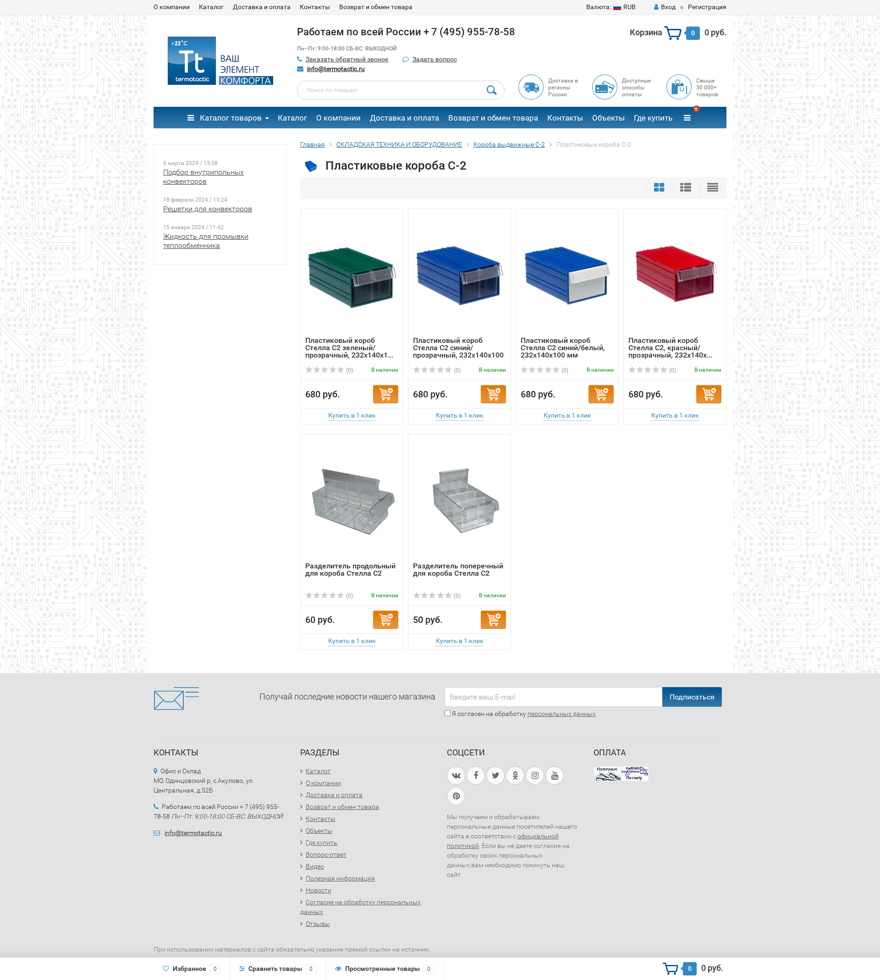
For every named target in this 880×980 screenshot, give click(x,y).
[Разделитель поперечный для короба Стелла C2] (459, 500)
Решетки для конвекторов (207, 208)
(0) (349, 370)
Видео (315, 866)
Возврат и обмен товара (375, 7)
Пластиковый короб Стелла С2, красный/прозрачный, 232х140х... (670, 347)
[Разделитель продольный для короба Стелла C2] (351, 500)
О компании (172, 7)
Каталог (211, 7)
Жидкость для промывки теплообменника (205, 241)
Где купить (653, 117)
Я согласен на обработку (523, 713)
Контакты (315, 7)
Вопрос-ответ (326, 854)
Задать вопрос (434, 59)
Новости (318, 890)
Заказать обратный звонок (347, 59)
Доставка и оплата (262, 7)
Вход (668, 7)
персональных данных (562, 713)
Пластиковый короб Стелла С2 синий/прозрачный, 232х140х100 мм (458, 351)
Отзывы (318, 923)
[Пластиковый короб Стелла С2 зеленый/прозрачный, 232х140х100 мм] (351, 274)
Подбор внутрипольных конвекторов (203, 177)
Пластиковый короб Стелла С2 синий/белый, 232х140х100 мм (563, 347)
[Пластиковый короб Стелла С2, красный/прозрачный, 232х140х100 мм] (674, 274)
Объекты (608, 117)
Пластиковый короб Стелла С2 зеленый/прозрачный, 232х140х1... (349, 347)
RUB (611, 7)
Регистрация (707, 7)
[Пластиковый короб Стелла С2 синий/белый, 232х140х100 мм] (567, 274)
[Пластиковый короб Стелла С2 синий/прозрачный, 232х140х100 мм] (459, 274)
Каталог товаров (230, 117)
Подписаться (692, 697)
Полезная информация (340, 878)
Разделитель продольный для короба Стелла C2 (350, 570)
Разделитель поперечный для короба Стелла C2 (458, 570)
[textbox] (401, 90)
